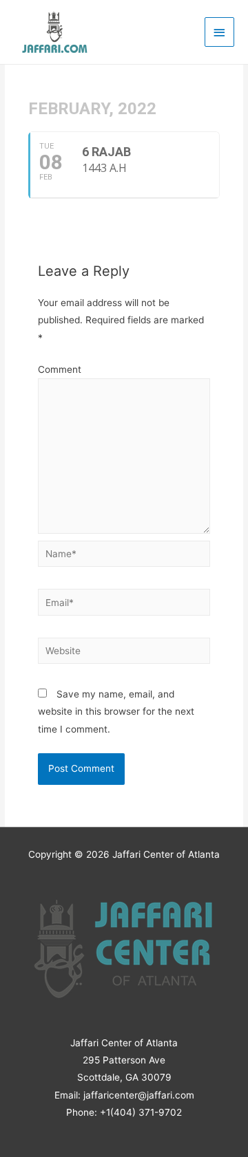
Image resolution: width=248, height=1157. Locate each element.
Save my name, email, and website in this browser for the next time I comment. (116, 712)
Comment (59, 369)
